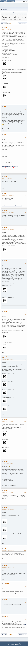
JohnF (5, 27)
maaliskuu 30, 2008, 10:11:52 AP (8, 585)
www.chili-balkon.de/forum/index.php (10, 166)
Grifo (5, 193)
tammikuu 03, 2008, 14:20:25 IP (8, 313)
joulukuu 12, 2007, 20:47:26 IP (8, 262)
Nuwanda (6, 583)
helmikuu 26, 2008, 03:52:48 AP (8, 492)
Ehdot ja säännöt (13, 643)
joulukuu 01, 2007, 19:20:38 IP (8, 229)
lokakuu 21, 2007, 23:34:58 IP (7, 178)
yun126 (6, 616)
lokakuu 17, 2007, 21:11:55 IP (7, 29)
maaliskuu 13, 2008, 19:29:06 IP (8, 509)
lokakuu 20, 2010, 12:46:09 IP (7, 618)
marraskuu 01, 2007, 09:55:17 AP (8, 195)
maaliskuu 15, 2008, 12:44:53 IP (8, 567)
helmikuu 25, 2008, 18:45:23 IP (8, 421)
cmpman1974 (7, 548)
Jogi (5, 134)
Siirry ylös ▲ (19, 643)
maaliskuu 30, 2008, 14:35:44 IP (8, 601)
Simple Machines (17, 644)
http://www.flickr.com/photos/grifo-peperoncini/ (12, 205)
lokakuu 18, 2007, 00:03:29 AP (8, 108)
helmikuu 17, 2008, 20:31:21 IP (8, 359)
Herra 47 (6, 461)
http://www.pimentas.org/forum (8, 130)
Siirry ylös (3, 634)
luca (5, 106)
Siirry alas (3, 23)
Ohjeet (7, 643)
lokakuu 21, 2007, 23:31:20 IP (7, 136)
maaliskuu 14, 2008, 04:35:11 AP (8, 550)
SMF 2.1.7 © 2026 (10, 644)
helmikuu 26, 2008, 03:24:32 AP (8, 463)
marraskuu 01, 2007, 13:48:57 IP (8, 212)
